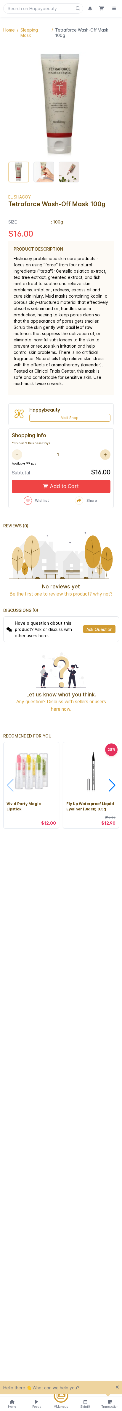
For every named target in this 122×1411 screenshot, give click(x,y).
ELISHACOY (19, 196)
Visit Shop (69, 417)
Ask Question (99, 629)
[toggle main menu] (114, 8)
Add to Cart (64, 486)
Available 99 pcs (24, 463)
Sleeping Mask (29, 32)
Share (91, 500)
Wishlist (42, 500)
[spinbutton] (58, 454)
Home (9, 29)
